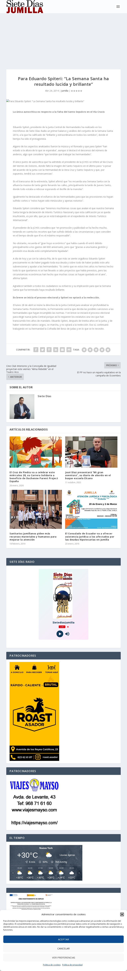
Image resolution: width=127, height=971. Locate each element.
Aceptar (63, 939)
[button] (122, 914)
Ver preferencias (63, 957)
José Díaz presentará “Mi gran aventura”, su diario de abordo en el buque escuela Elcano (88, 475)
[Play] (60, 634)
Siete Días (44, 396)
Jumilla (64, 90)
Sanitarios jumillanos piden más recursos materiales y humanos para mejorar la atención (33, 536)
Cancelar (63, 948)
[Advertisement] (63, 38)
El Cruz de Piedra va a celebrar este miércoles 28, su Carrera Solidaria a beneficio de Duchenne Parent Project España (34, 477)
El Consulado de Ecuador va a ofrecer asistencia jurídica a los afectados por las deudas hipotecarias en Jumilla (89, 536)
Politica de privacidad (72, 964)
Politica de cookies (52, 964)
